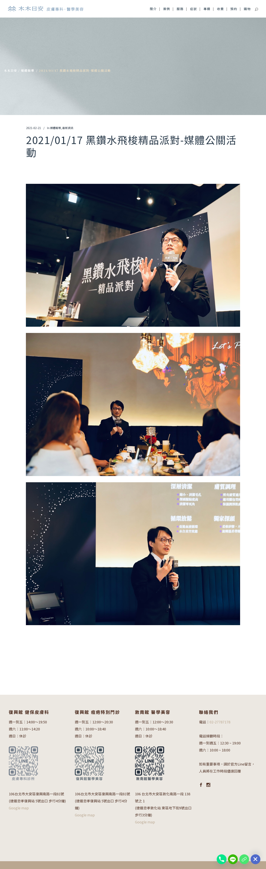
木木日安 (10, 70)
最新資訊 (67, 128)
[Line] (233, 859)
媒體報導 (27, 70)
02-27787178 (220, 721)
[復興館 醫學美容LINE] (244, 859)
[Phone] (221, 859)
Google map (19, 807)
